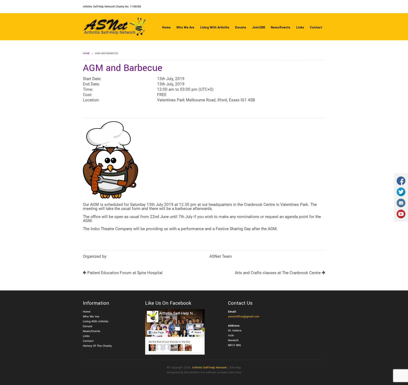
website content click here (223, 372)
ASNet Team (221, 256)
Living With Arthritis (214, 27)
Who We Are (185, 27)
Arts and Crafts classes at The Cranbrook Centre (278, 272)
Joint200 (258, 27)
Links (300, 27)
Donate (240, 27)
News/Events (280, 27)
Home (166, 27)
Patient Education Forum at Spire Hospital (124, 272)
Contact (316, 27)
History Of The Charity (97, 346)
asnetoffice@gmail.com (243, 316)
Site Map (235, 367)
